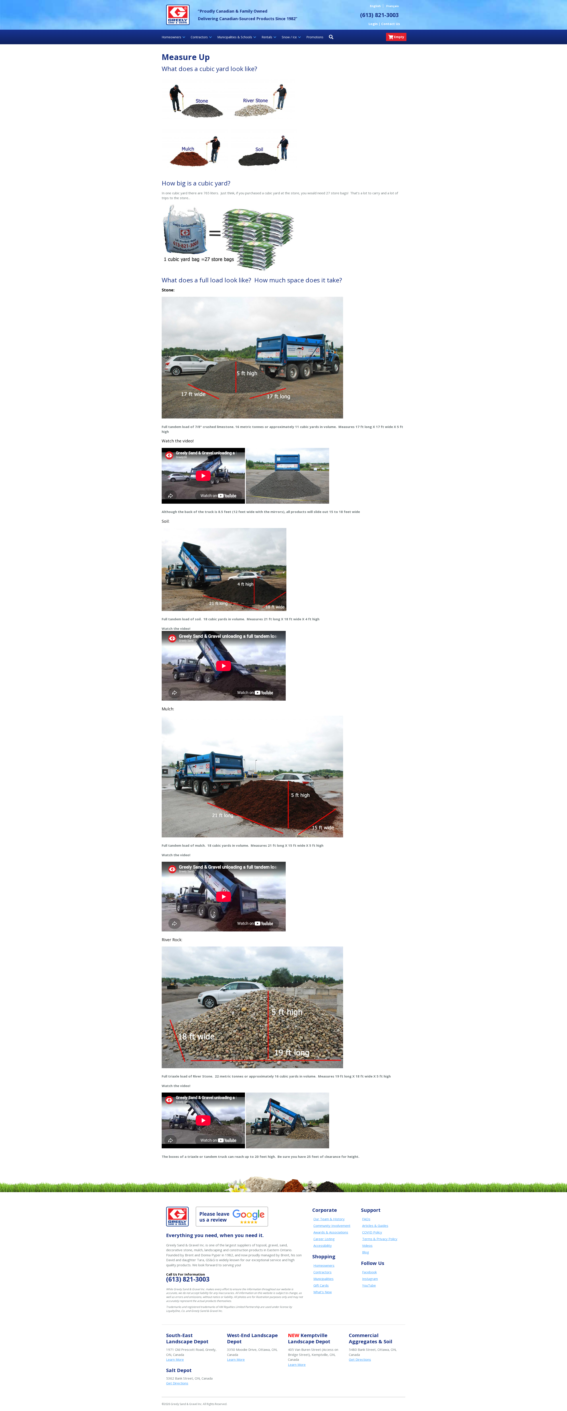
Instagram (370, 1278)
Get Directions (360, 1359)
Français (392, 6)
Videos (367, 1245)
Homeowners (323, 1265)
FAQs (366, 1219)
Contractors (322, 1272)
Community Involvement (331, 1225)
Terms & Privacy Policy (379, 1239)
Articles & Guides (375, 1225)
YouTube (369, 1285)
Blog (365, 1252)
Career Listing (324, 1239)
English (375, 6)
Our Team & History (329, 1219)
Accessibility (322, 1245)
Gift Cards (321, 1285)
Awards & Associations (330, 1232)
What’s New (322, 1292)
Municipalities (323, 1278)
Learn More (175, 1359)
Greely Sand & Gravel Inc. (178, 15)
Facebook (369, 1272)
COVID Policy (372, 1232)
